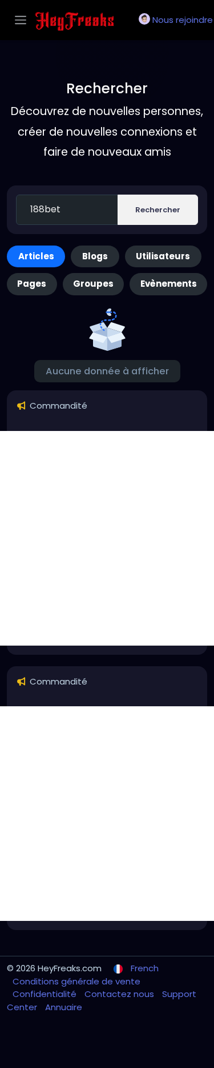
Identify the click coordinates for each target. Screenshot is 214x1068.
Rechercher (157, 209)
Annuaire (63, 1007)
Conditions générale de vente (76, 981)
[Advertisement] (107, 538)
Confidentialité (46, 994)
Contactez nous (120, 994)
